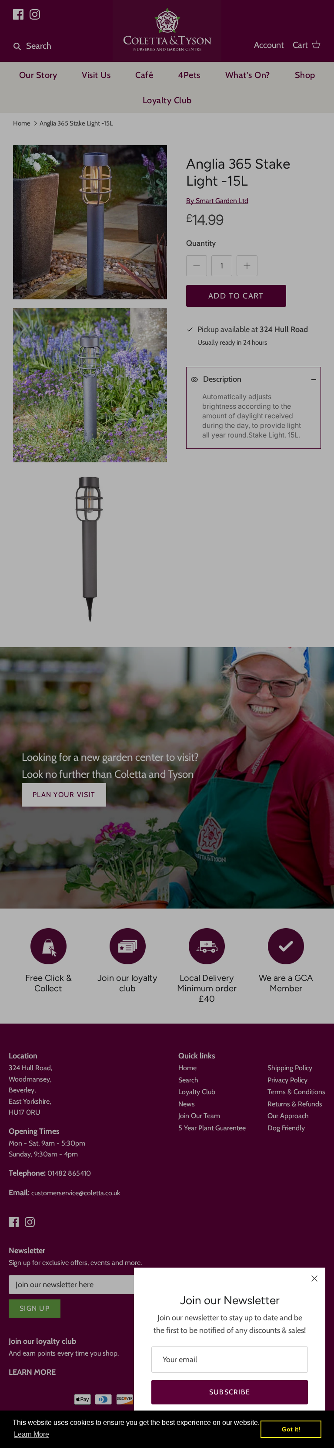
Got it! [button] (291, 1429)
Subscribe (229, 1392)
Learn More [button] (31, 1434)
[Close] (314, 1278)
